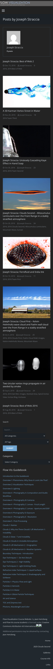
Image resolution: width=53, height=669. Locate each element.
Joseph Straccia (26, 65)
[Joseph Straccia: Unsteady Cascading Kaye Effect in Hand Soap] (26, 141)
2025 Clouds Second (41, 646)
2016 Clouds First (15, 338)
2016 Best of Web (15, 68)
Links (48, 664)
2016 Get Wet (13, 394)
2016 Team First (14, 279)
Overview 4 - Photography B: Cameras (18, 500)
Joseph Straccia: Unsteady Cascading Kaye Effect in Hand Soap (24, 162)
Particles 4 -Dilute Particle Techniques (18, 594)
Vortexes (22, 397)
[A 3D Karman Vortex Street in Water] (26, 92)
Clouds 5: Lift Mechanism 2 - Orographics (20, 545)
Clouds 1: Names (10, 525)
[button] (3, 10)
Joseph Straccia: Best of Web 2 (18, 61)
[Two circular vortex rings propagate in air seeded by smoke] (26, 364)
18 (35, 115)
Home (47, 640)
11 (34, 276)
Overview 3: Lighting (11, 488)
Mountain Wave (9, 230)
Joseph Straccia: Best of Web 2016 (20, 405)
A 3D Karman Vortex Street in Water (21, 110)
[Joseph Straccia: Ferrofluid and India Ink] (26, 253)
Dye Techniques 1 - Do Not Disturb (17, 557)
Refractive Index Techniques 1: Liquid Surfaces (22, 570)
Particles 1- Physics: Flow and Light (17, 581)
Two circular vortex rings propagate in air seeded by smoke (24, 385)
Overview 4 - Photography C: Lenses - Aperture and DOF (26, 508)
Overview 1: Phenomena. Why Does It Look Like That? (25, 480)
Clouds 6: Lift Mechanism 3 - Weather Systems (22, 549)
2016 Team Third (10, 118)
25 (33, 335)
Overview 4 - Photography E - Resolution (20, 517)
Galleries (46, 652)
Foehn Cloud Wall (30, 338)
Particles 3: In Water (11, 590)
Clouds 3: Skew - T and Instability (16, 536)
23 (34, 167)
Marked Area (32, 394)
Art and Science (9, 598)
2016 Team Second (15, 171)
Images (41, 338)
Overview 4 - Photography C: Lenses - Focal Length (24, 504)
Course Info (45, 658)
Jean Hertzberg (9, 634)
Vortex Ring (12, 397)
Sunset (20, 230)
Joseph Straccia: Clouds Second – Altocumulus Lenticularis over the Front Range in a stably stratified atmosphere (26, 216)
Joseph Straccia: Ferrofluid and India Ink (23, 271)
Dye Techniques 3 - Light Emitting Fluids (19, 566)
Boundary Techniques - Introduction (18, 553)
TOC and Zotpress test (12, 602)
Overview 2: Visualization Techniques (18, 484)
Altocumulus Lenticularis (35, 226)
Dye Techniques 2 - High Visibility (16, 561)
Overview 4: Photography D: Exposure (19, 512)
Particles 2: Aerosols (11, 586)
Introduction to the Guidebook (16, 476)
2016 (5, 68)
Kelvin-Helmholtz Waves (13, 341)
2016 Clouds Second (16, 226)
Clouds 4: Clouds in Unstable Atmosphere (20, 541)
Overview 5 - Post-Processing (15, 521)
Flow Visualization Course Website (17, 619)
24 (34, 223)
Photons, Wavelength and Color (16, 606)
